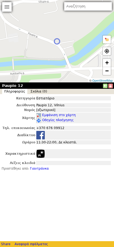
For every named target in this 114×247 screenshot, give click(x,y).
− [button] (107, 71)
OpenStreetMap (102, 80)
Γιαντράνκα (39, 168)
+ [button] (107, 62)
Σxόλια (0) (38, 91)
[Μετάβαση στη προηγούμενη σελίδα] (105, 85)
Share (5, 244)
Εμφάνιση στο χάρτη (59, 115)
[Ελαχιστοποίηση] (110, 85)
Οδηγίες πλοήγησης (58, 120)
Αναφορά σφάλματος (31, 244)
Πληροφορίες (14, 91)
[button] (107, 39)
